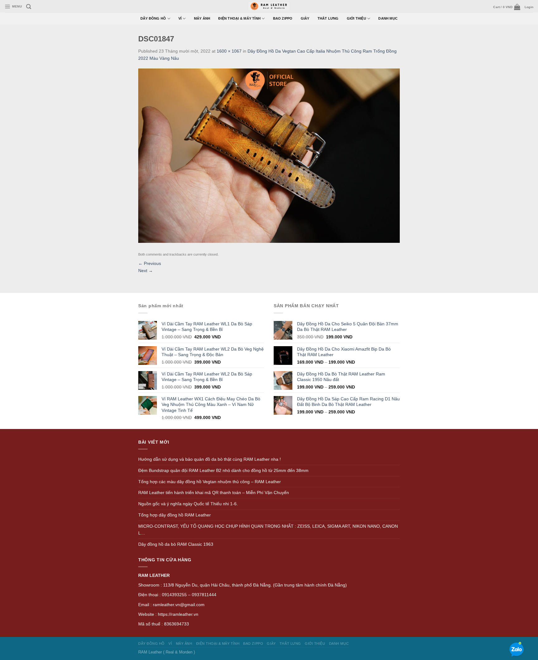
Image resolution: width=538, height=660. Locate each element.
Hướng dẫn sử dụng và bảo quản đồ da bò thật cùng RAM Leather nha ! (209, 459)
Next (145, 270)
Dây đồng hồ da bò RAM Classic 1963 (175, 544)
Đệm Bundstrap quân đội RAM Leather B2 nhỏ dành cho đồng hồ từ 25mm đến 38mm (223, 470)
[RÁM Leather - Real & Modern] (269, 6)
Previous (149, 263)
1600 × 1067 (229, 51)
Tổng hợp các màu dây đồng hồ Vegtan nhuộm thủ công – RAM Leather (209, 481)
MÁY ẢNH (202, 18)
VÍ (180, 18)
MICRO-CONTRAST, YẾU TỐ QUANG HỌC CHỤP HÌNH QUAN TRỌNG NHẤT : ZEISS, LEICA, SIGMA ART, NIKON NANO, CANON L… (268, 530)
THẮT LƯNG (328, 18)
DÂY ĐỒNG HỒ (153, 18)
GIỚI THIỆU (356, 18)
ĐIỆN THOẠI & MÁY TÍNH (239, 18)
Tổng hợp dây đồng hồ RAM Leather (174, 514)
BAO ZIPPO (283, 18)
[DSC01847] (269, 155)
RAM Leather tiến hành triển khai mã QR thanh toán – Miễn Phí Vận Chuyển (213, 492)
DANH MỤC (388, 18)
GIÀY (305, 18)
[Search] (28, 7)
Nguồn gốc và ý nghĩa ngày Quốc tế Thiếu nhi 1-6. (188, 503)
